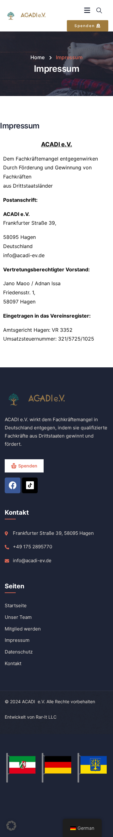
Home (37, 57)
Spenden (27, 465)
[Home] (28, 16)
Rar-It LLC (46, 717)
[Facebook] (12, 485)
